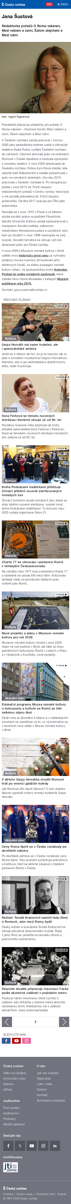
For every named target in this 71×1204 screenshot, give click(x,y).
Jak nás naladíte (48, 1073)
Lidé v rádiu (45, 1084)
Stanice (8, 1084)
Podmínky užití (45, 1194)
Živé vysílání (11, 1108)
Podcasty (9, 1119)
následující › (64, 1022)
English (62, 1194)
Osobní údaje (25, 1194)
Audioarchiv (11, 1113)
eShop (7, 1089)
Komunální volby (14, 1078)
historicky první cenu (33, 255)
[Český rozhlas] (13, 4)
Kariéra (41, 1089)
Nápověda (44, 1078)
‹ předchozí (7, 1022)
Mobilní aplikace (14, 1124)
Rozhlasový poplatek (51, 1100)
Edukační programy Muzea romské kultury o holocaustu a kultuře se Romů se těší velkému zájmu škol (34, 708)
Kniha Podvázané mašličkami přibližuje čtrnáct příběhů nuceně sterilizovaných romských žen (32, 491)
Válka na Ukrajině (14, 1073)
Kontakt (42, 1095)
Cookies (8, 1194)
